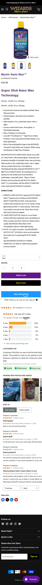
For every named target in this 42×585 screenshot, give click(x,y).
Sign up (33, 556)
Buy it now (21, 283)
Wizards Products (10, 78)
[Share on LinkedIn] (11, 499)
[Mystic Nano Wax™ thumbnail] (5, 65)
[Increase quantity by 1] (22, 268)
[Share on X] (7, 499)
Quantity (4, 263)
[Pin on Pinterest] (16, 499)
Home (3, 17)
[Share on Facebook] (3, 499)
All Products (13, 17)
